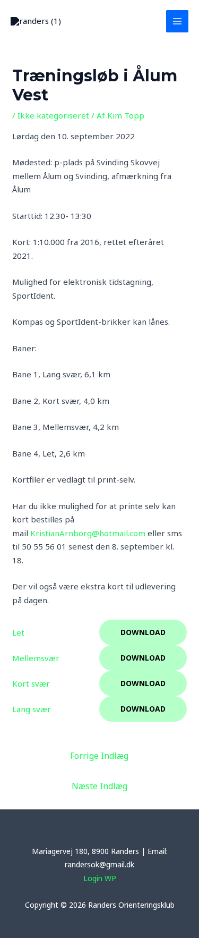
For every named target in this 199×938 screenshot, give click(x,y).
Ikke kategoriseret (53, 115)
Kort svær (31, 683)
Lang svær (31, 709)
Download (143, 632)
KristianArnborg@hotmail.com (87, 533)
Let (18, 632)
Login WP (99, 878)
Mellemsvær (35, 658)
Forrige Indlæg (99, 756)
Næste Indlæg (99, 786)
